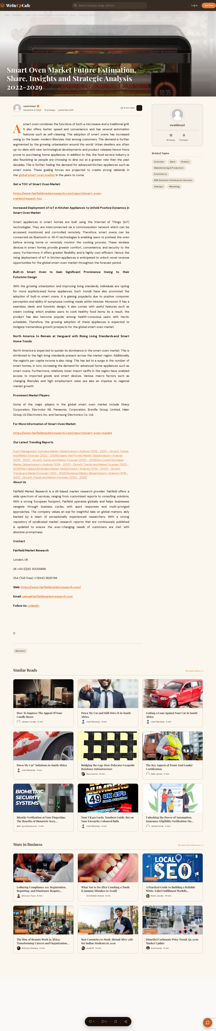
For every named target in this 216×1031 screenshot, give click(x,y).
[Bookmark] (115, 1021)
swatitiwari (29, 106)
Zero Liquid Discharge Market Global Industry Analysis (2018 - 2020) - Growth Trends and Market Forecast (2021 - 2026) (71, 464)
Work (172, 161)
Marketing (174, 186)
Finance (185, 161)
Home (7, 15)
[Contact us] (207, 1022)
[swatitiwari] (17, 108)
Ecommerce (160, 174)
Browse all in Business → (190, 845)
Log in (194, 5)
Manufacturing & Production (169, 168)
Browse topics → (194, 671)
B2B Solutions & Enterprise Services (173, 180)
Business (17, 15)
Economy (159, 161)
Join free (208, 5)
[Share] (125, 1021)
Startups (158, 186)
